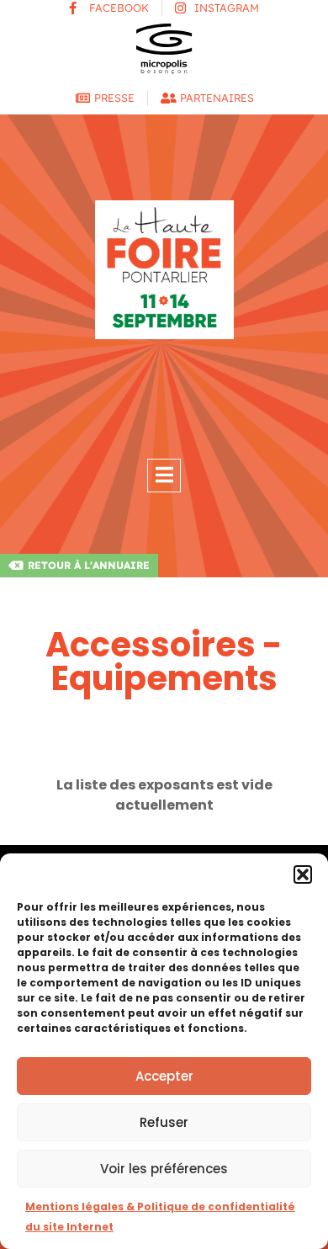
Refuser (164, 1122)
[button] (302, 874)
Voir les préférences (164, 1168)
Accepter (164, 1076)
